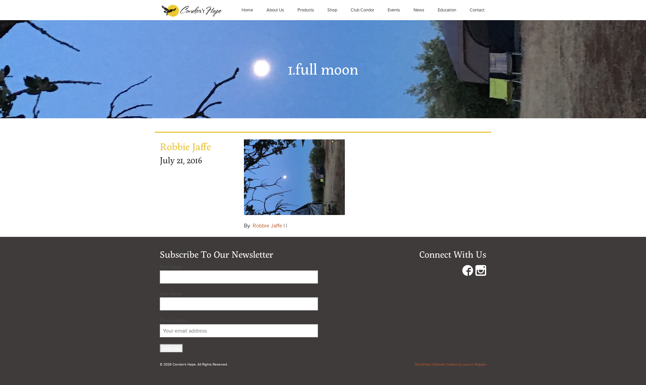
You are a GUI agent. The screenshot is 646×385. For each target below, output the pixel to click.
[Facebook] (467, 272)
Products (305, 10)
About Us (275, 10)
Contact (477, 10)
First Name (171, 267)
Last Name (171, 294)
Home (247, 10)
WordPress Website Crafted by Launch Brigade (450, 364)
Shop (332, 10)
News (419, 10)
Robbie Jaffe (267, 225)
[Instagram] (480, 272)
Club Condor (362, 10)
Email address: (175, 321)
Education (447, 10)
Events (394, 10)
